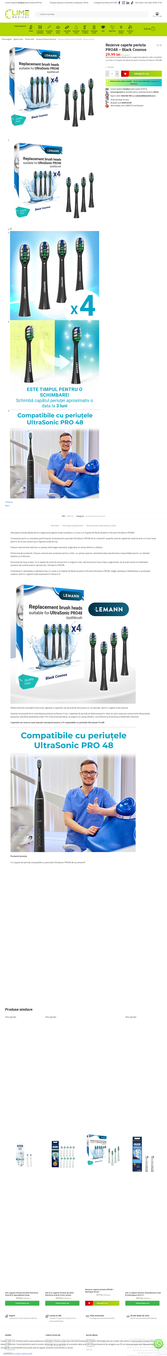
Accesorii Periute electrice (46, 39)
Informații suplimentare (72, 525)
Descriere (55, 525)
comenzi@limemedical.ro (145, 96)
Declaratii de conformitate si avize (101, 525)
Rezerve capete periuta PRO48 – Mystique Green (99, 1290)
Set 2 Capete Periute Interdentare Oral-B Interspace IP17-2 (143, 1294)
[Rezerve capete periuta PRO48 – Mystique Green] (103, 1151)
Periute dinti (29, 39)
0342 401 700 (126, 96)
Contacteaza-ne (22, 1303)
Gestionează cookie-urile (14, 1353)
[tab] (55, 524)
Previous (9, 502)
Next (7, 505)
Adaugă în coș (141, 73)
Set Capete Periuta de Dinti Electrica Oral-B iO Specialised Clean (21, 1294)
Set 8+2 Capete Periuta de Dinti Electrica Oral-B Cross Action (59, 1294)
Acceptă (28, 1353)
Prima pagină (6, 39)
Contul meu (157, 16)
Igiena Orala (18, 39)
